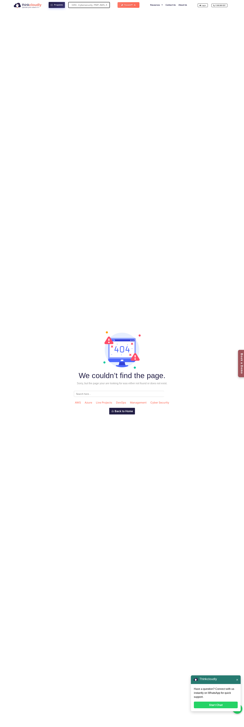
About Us (182, 5)
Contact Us (170, 5)
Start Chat (216, 705)
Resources (155, 5)
